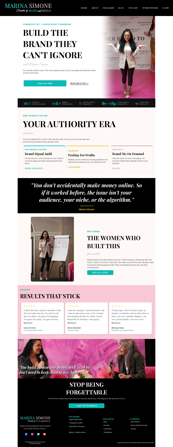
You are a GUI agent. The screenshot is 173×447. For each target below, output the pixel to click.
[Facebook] (26, 434)
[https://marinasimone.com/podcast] (130, 432)
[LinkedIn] (38, 434)
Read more (28, 323)
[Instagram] (32, 434)
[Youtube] (44, 434)
